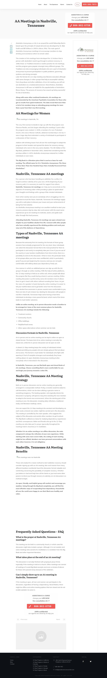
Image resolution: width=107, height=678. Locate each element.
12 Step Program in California (41, 660)
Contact (12, 664)
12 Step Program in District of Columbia (41, 663)
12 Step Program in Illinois (40, 670)
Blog (11, 662)
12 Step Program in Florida (40, 666)
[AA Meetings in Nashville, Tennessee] (41, 636)
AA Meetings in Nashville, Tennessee (36, 23)
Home (11, 660)
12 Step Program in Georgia (40, 668)
